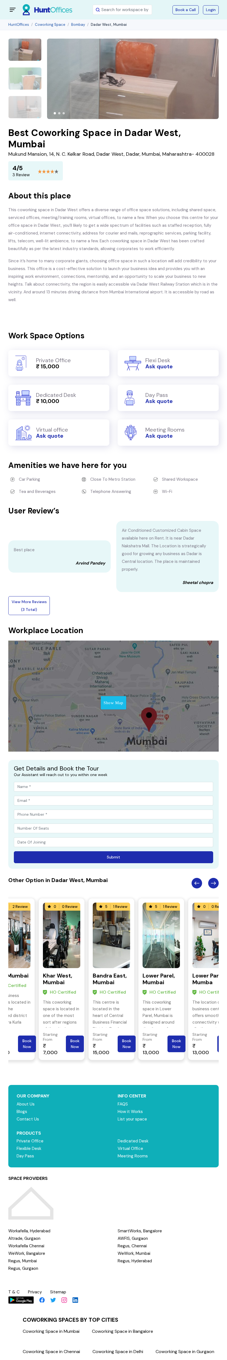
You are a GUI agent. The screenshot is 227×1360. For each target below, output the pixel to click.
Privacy (35, 1292)
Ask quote (159, 366)
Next (213, 883)
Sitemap (58, 1292)
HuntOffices (18, 24)
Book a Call (186, 9)
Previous (197, 883)
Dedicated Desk (133, 1141)
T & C (14, 1292)
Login (211, 9)
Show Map (113, 703)
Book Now (27, 1043)
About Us (26, 1104)
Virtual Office (130, 1148)
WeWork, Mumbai (134, 1253)
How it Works (130, 1111)
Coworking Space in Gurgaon (185, 1351)
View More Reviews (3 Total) (29, 605)
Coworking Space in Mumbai (51, 1331)
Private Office (30, 1141)
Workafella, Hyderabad (29, 1231)
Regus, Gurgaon (23, 1268)
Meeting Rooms (133, 1156)
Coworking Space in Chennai (51, 1351)
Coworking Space (50, 24)
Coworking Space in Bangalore (122, 1331)
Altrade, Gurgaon (24, 1238)
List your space (132, 1119)
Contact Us (28, 1119)
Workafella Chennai (26, 1246)
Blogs (22, 1111)
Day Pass (25, 1156)
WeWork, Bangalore (26, 1253)
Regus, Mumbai (22, 1261)
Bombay (78, 24)
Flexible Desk (29, 1148)
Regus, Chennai (132, 1246)
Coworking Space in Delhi (117, 1351)
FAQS (123, 1104)
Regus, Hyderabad (135, 1261)
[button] (55, 113)
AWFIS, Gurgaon (133, 1238)
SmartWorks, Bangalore (140, 1231)
